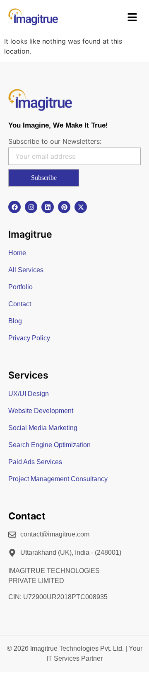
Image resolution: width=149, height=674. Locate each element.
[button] (132, 18)
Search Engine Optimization (49, 444)
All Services (25, 269)
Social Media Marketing (42, 427)
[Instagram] (31, 207)
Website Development (40, 410)
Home (17, 252)
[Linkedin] (47, 207)
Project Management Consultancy (58, 478)
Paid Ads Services (35, 461)
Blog (15, 321)
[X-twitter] (80, 207)
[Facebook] (14, 207)
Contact (19, 303)
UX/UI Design (28, 393)
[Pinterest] (64, 207)
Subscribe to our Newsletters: (54, 141)
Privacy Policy (29, 338)
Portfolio (20, 286)
